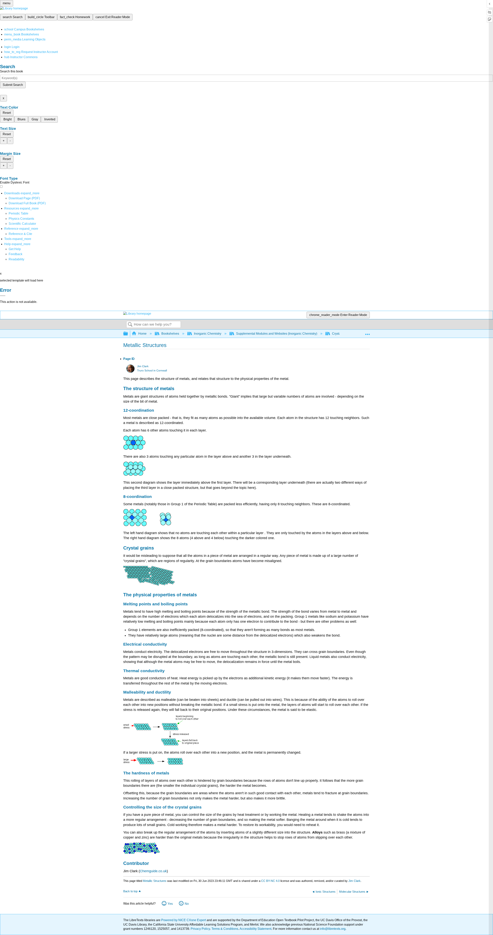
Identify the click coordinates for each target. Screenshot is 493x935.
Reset (7, 112)
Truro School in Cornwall (152, 370)
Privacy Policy (200, 928)
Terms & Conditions (224, 928)
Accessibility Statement (255, 928)
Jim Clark (142, 366)
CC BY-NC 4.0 (270, 880)
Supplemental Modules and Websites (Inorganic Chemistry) (276, 333)
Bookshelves (170, 333)
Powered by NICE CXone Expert (184, 920)
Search (130, 324)
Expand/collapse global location (367, 332)
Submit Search (13, 84)
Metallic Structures (154, 880)
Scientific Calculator (22, 223)
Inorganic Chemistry (207, 333)
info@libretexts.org (332, 928)
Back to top (130, 891)
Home (142, 333)
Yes (170, 903)
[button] (15, 254)
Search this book (11, 71)
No (187, 903)
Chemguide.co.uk (153, 871)
